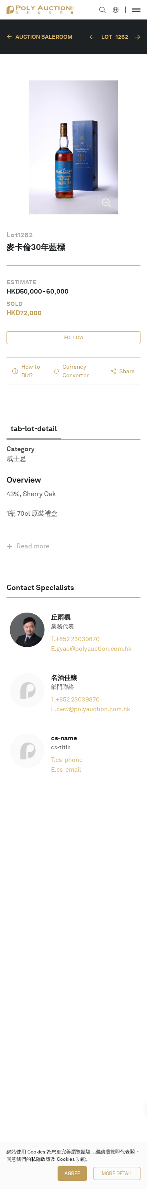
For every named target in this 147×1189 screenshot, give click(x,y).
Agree (72, 1173)
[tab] (34, 429)
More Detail (117, 1173)
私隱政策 (41, 1159)
